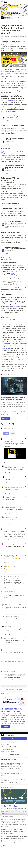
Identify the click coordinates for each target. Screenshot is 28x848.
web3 (3, 38)
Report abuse (19, 689)
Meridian (14, 267)
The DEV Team (16, 17)
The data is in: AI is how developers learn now (11, 710)
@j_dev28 (12, 306)
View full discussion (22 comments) (14, 686)
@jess (9, 607)
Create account (22, 2)
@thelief (18, 306)
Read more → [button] (5, 418)
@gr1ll (2, 152)
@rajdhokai (12, 235)
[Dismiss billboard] (26, 816)
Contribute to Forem (14, 754)
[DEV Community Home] (5, 2)
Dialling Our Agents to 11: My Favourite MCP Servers (14, 398)
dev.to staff (7, 17)
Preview (13, 433)
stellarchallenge (14, 36)
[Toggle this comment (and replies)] (2, 441)
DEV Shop (14, 275)
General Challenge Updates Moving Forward (12, 774)
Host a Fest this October (10, 806)
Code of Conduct (10, 689)
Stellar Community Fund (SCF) (13, 325)
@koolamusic (12, 100)
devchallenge (5, 36)
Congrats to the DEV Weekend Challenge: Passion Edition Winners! (14, 780)
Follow (14, 738)
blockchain (23, 36)
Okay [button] (4, 845)
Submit (6, 433)
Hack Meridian (6, 348)
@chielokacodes (12, 211)
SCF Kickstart (6, 336)
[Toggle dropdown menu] (26, 374)
